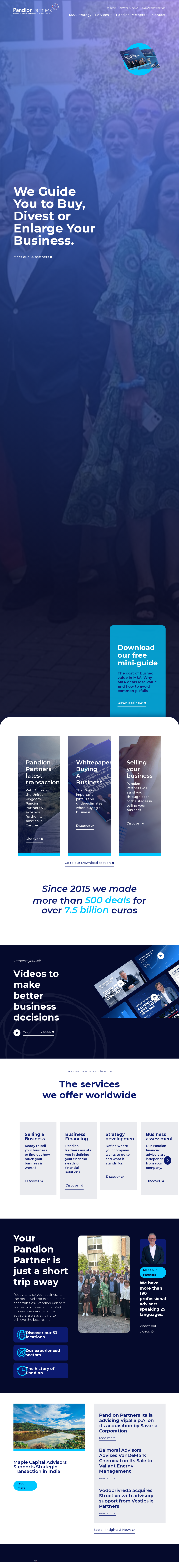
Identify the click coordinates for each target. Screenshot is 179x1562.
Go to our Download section (88, 863)
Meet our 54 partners (31, 257)
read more (21, 1485)
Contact (159, 15)
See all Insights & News (112, 1530)
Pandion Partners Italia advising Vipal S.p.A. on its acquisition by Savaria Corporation (128, 1423)
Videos (111, 8)
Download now (130, 703)
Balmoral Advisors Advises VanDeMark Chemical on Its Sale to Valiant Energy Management (125, 1460)
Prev (167, 1160)
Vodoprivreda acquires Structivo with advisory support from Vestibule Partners (126, 1498)
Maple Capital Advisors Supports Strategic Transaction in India (40, 1466)
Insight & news (128, 8)
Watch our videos (37, 1032)
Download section (154, 8)
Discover (33, 839)
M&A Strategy (80, 15)
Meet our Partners (150, 1272)
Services (102, 15)
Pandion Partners (130, 15)
